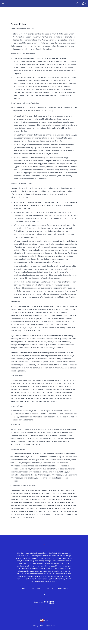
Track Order (35, 588)
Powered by (38, 602)
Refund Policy (63, 588)
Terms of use (50, 626)
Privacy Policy (38, 626)
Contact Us (49, 588)
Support (23, 588)
